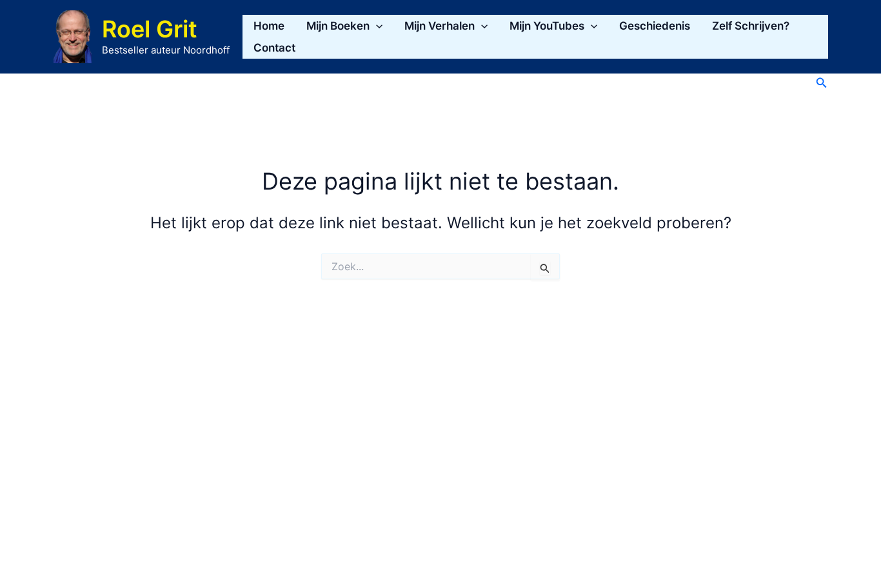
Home (268, 25)
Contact (274, 47)
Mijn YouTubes (547, 25)
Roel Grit (149, 29)
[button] (376, 26)
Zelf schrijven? (750, 25)
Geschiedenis (654, 25)
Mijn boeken (338, 25)
